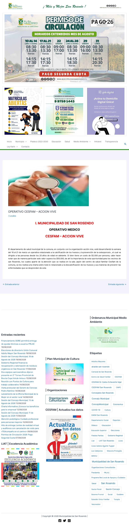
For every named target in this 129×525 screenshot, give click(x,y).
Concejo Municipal (100, 398)
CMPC (118, 387)
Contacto (25, 146)
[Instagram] (69, 520)
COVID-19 (96, 410)
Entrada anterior (11, 284)
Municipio (19, 141)
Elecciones (115, 430)
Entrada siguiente (117, 284)
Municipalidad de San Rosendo (108, 461)
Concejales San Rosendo (103, 393)
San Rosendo (108, 483)
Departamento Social (99, 420)
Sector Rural (96, 489)
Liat (92, 441)
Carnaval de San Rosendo (101, 372)
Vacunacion (95, 504)
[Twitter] (64, 520)
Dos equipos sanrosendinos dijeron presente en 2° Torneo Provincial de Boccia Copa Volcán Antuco (17, 375)
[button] (25, 141)
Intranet (97, 141)
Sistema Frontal (97, 494)
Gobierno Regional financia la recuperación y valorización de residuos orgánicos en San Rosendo (19, 366)
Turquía (117, 499)
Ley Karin (11, 146)
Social (110, 494)
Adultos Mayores (98, 361)
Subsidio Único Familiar (100, 499)
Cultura (107, 410)
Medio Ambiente (81, 141)
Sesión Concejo (113, 489)
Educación (56, 141)
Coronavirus (118, 404)
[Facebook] (59, 520)
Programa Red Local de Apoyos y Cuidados (108, 477)
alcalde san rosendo (100, 367)
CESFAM (118, 377)
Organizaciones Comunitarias (103, 467)
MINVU (94, 456)
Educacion (106, 425)
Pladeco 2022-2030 (39, 141)
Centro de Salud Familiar (100, 377)
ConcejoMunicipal (100, 404)
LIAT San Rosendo (106, 441)
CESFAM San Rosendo (102, 387)
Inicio (9, 141)
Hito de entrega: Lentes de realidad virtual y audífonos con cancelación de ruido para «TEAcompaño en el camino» (20, 428)
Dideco (94, 425)
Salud (67, 141)
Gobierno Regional (115, 436)
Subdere (120, 494)
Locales (12, 216)
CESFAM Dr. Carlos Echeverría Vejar (107, 382)
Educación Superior (99, 430)
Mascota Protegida (114, 451)
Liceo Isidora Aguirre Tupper (102, 446)
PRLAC (106, 473)
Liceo (120, 441)
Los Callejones (97, 451)
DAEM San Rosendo (99, 415)
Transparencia (111, 141)
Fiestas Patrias (97, 436)
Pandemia (95, 472)
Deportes (116, 420)
